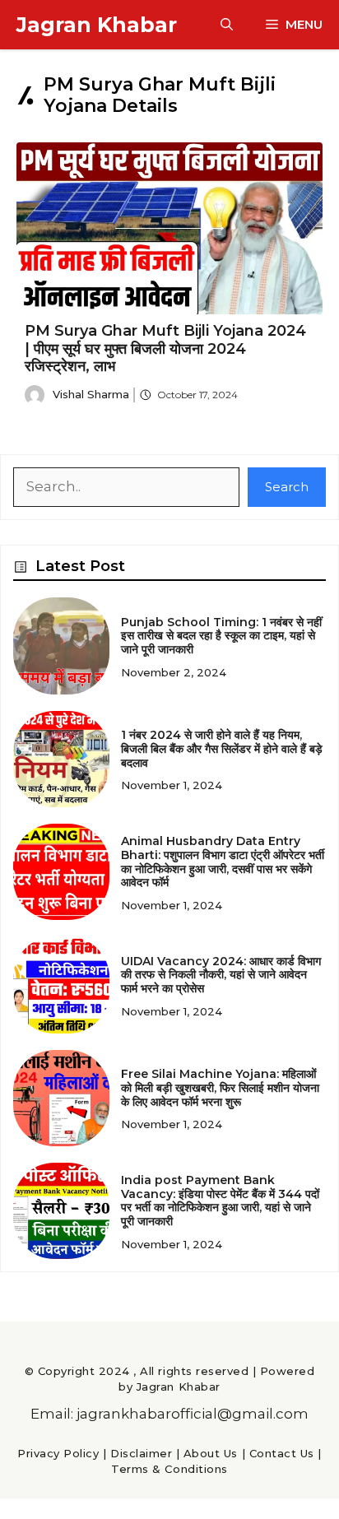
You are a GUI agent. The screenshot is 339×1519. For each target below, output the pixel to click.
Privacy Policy (58, 1453)
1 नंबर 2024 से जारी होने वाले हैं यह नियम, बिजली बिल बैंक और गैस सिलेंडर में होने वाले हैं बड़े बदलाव (222, 748)
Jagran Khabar (96, 24)
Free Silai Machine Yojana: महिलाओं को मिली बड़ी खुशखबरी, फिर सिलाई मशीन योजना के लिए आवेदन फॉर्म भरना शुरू (220, 1087)
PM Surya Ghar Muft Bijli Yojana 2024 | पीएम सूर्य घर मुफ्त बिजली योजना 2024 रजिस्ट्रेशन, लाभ (165, 348)
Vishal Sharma (91, 394)
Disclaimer (141, 1453)
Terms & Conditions (169, 1468)
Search (287, 487)
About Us (210, 1453)
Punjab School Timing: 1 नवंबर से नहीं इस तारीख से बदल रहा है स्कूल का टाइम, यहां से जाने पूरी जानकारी (221, 636)
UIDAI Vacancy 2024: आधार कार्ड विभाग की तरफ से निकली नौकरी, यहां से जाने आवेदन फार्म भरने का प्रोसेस (221, 975)
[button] (226, 24)
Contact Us (281, 1453)
